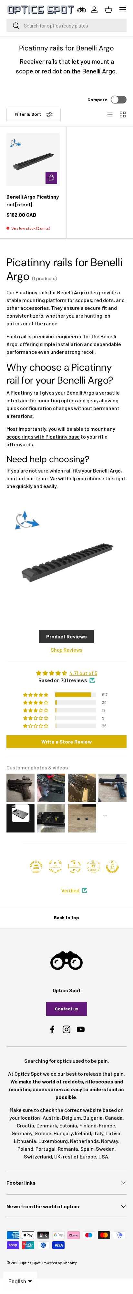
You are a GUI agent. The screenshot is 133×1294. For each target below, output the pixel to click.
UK (57, 1156)
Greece (43, 1133)
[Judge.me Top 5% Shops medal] (112, 867)
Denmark (46, 1125)
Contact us (66, 1008)
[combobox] (66, 25)
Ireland (83, 1133)
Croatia (25, 1125)
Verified (70, 890)
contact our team (27, 478)
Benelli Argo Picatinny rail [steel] (32, 200)
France (107, 1125)
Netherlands (84, 1141)
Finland (88, 1125)
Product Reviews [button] (66, 636)
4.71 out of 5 (83, 673)
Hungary (63, 1133)
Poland (25, 1149)
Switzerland (38, 1156)
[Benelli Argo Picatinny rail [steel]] (33, 159)
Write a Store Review (66, 741)
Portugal (46, 1149)
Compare (97, 99)
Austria (51, 1118)
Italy (98, 1133)
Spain (87, 1149)
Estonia (68, 1125)
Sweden (105, 1149)
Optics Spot (30, 1262)
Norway (109, 1141)
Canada (114, 1118)
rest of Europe (79, 1156)
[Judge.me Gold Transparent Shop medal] (74, 867)
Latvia (113, 1133)
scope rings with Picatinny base (43, 436)
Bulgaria (93, 1118)
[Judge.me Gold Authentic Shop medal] (55, 867)
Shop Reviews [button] (66, 650)
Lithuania (25, 1141)
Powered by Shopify (59, 1262)
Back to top (66, 917)
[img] (66, 673)
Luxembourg (53, 1141)
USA (103, 1156)
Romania (68, 1149)
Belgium (71, 1118)
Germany (22, 1133)
